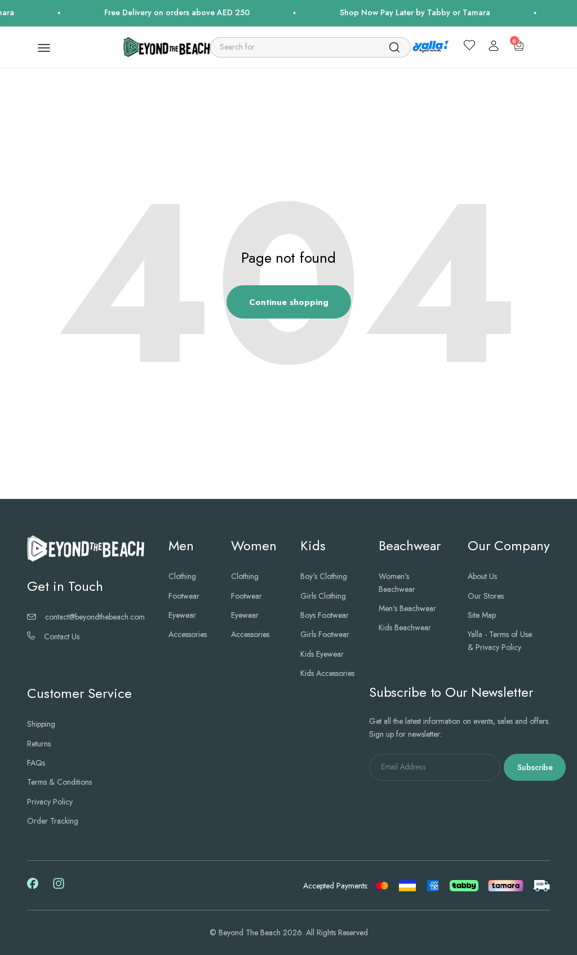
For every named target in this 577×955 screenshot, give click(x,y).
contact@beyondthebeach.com (95, 616)
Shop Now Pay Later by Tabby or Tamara (405, 12)
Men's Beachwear (407, 608)
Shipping (41, 723)
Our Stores (486, 596)
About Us (482, 576)
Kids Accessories (327, 673)
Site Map (482, 615)
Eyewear (182, 615)
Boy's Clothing (323, 576)
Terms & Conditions (59, 782)
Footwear (183, 596)
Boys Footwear (324, 615)
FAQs (36, 762)
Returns (39, 743)
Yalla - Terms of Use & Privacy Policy (500, 640)
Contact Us (61, 636)
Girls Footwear (324, 634)
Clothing (182, 576)
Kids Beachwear (405, 627)
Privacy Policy (50, 801)
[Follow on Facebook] (32, 886)
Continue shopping (289, 302)
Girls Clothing (323, 596)
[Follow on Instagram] (58, 887)
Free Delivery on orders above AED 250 (166, 12)
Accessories (187, 634)
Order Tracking (52, 820)
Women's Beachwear (397, 582)
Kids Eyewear (322, 654)
